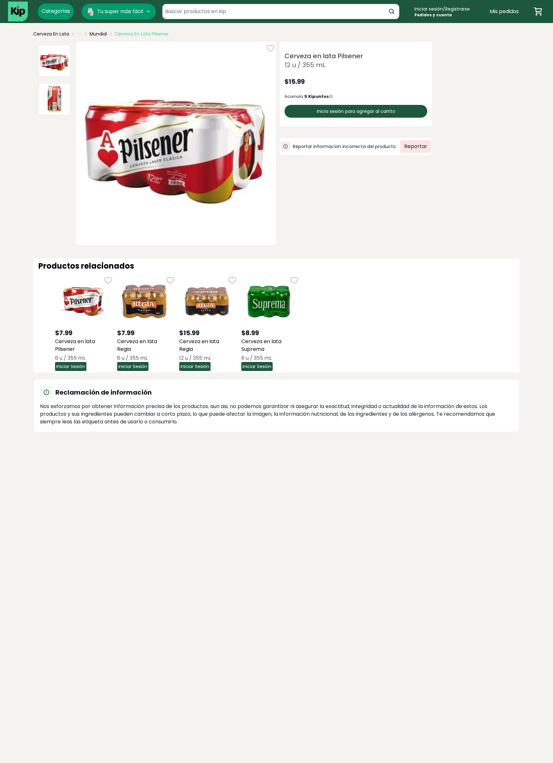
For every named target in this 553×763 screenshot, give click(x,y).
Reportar (415, 146)
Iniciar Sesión (70, 366)
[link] (142, 34)
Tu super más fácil (120, 11)
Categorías (56, 11)
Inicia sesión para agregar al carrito (356, 111)
